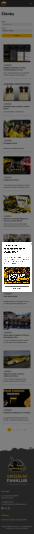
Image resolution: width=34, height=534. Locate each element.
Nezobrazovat (17, 288)
